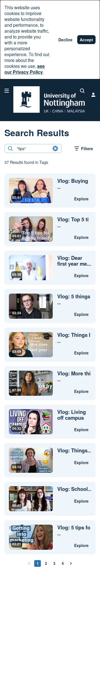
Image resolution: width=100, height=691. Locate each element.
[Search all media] (82, 90)
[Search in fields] (55, 148)
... (72, 184)
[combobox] (32, 148)
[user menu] (93, 94)
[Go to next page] (71, 563)
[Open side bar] (6, 90)
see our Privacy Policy (24, 69)
